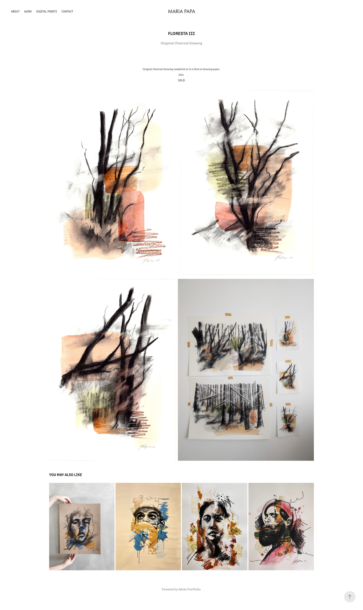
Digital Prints (46, 11)
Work (28, 11)
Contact (67, 11)
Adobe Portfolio (189, 589)
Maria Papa (181, 11)
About (15, 11)
